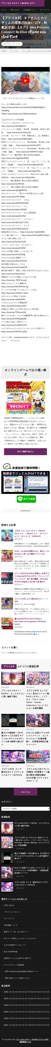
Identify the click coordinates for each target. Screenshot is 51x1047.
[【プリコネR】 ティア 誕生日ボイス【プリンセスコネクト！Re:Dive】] (7, 887)
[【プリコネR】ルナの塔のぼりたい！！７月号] (7, 603)
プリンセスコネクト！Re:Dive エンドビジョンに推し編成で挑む (13, 693)
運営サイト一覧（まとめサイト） (16, 932)
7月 (29, 992)
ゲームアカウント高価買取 (14, 965)
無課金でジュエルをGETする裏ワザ (17, 958)
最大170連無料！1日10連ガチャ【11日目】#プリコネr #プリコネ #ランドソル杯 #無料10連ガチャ (12, 739)
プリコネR (16, 44)
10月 (39, 999)
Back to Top (25, 792)
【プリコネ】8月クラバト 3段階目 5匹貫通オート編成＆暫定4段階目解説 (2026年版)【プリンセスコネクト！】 (38, 775)
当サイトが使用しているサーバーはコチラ (20, 938)
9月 (35, 999)
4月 (19, 992)
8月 (32, 992)
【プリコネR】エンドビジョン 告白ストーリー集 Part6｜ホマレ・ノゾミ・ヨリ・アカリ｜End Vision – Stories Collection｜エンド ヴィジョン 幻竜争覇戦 (38, 699)
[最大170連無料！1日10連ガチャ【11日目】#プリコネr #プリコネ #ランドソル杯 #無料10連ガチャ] (7, 858)
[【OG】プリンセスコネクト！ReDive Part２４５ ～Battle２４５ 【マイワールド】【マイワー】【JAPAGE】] (7, 535)
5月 (22, 992)
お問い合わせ (14, 10)
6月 (26, 992)
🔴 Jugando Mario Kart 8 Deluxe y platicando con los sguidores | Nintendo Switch (30, 621)
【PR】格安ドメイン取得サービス (17, 978)
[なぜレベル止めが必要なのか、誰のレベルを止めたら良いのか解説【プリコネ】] (7, 556)
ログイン (23, 653)
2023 (6, 1012)
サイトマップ (45, 10)
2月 (13, 992)
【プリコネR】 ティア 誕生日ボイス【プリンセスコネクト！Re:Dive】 (12, 772)
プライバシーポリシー (12, 912)
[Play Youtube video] (25, 80)
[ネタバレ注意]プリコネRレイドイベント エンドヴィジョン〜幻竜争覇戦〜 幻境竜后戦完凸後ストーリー (37, 739)
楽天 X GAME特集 (11, 952)
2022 (6, 1018)
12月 (47, 999)
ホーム (3, 10)
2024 (6, 1005)
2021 (6, 1025)
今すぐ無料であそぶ (25, 452)
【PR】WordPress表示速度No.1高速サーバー (21, 971)
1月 (10, 992)
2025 (6, 999)
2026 (6, 992)
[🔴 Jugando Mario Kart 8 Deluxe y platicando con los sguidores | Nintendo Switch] (7, 623)
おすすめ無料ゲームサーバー (15, 945)
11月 (43, 999)
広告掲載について (30, 10)
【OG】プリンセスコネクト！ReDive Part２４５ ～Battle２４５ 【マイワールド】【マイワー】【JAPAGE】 (31, 533)
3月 (16, 992)
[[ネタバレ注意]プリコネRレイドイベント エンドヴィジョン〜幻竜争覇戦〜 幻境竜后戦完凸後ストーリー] (7, 872)
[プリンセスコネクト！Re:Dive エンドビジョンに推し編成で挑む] (7, 828)
